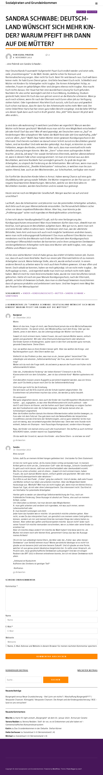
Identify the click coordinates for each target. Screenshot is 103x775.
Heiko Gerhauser (13, 732)
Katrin (8, 728)
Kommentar (12, 586)
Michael (9, 736)
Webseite (10, 637)
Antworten (20, 440)
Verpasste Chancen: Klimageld (19, 699)
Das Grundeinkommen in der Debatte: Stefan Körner (38, 728)
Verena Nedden (12, 721)
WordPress (56, 769)
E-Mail (8, 626)
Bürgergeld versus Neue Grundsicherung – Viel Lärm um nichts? (34, 696)
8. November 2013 (22, 57)
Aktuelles (81, 12)
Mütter (59, 293)
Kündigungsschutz (42, 293)
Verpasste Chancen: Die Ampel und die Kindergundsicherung (62, 699)
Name (8, 615)
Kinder (26, 293)
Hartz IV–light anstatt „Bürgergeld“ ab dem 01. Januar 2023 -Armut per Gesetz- (51, 718)
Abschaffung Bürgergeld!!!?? (78, 696)
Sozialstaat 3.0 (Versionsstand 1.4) (39, 732)
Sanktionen (12, 296)
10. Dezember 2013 (22, 317)
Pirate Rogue (70, 769)
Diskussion (92, 12)
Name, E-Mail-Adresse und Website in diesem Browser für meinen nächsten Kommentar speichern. (52, 646)
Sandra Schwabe (74, 293)
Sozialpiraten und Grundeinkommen (31, 3)
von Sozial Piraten (23, 55)
